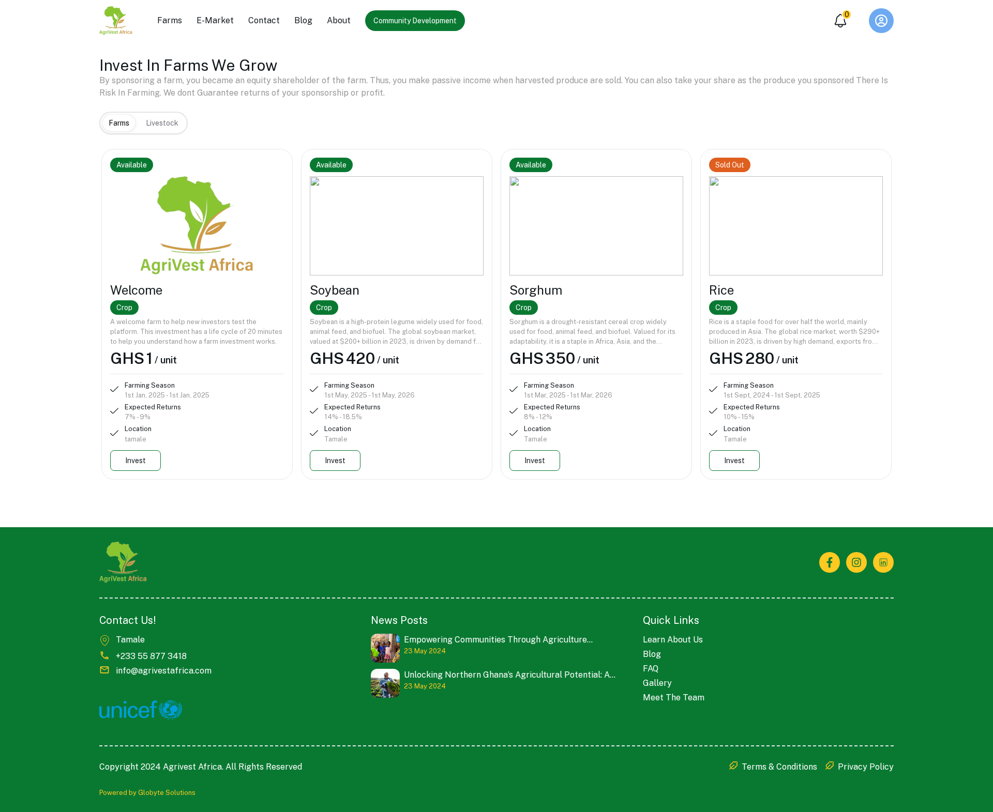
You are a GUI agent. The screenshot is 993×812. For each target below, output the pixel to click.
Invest (135, 460)
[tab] (119, 123)
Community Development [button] (415, 21)
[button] (881, 20)
